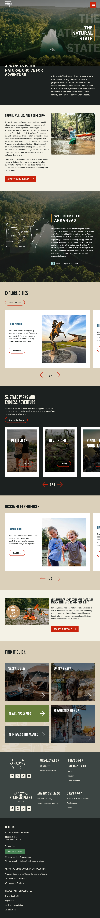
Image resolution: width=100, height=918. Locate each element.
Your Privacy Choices (15, 852)
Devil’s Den (57, 440)
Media (70, 771)
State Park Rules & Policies (78, 798)
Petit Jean (19, 440)
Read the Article (63, 629)
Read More (19, 351)
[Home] (8, 4)
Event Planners (74, 780)
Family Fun (15, 529)
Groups (69, 807)
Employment (72, 803)
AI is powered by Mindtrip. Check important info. (24, 861)
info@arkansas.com (48, 770)
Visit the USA (10, 910)
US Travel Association (14, 905)
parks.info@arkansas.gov (47, 803)
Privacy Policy (10, 846)
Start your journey (18, 179)
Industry (71, 776)
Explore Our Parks (16, 420)
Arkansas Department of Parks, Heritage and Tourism (26, 874)
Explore (26, 463)
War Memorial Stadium (14, 883)
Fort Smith (15, 324)
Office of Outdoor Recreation (16, 878)
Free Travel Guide (77, 766)
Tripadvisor (9, 900)
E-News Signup (75, 760)
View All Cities (15, 302)
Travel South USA (12, 896)
